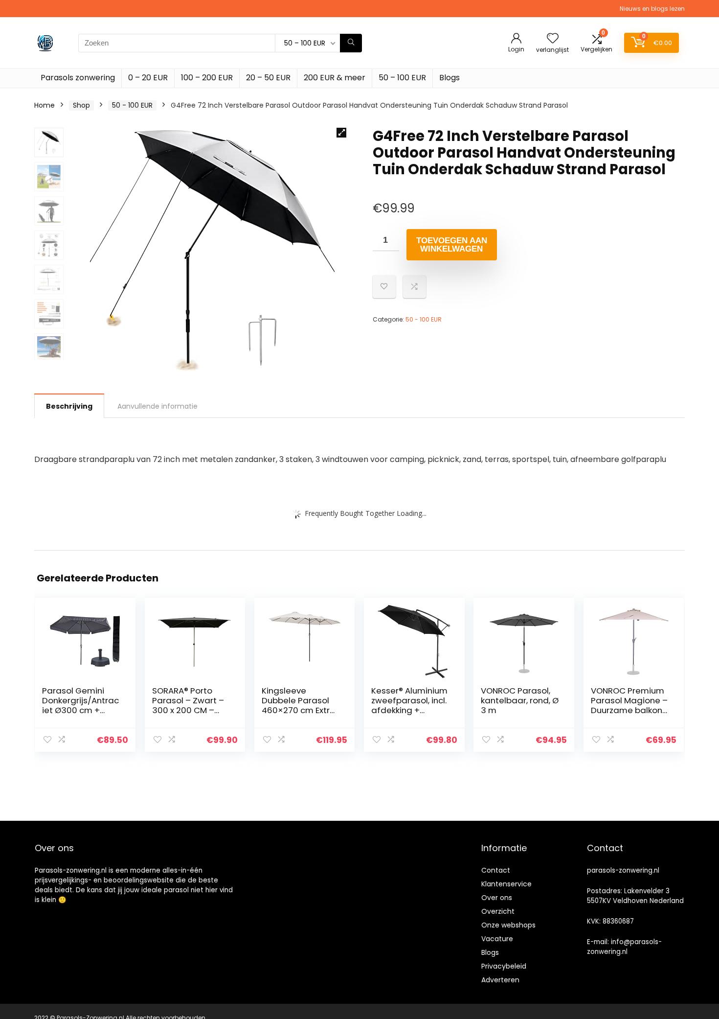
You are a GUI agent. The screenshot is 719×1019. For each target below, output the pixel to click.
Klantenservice (506, 884)
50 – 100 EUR (402, 77)
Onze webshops (508, 925)
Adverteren (500, 980)
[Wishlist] (553, 39)
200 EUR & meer (334, 77)
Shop (81, 105)
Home (44, 105)
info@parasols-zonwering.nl (624, 946)
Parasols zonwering (78, 77)
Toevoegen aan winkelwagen (451, 245)
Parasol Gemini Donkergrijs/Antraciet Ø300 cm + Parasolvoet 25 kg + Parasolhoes (80, 710)
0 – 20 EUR (148, 77)
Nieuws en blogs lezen (652, 8)
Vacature (497, 939)
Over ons (496, 898)
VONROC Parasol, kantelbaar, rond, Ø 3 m (520, 700)
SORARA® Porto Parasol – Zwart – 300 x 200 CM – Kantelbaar (188, 705)
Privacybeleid (503, 966)
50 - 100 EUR (132, 105)
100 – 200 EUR (207, 77)
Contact (495, 870)
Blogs (449, 77)
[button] (341, 133)
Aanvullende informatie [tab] (157, 406)
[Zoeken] (351, 43)
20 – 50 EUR (268, 77)
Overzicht (498, 911)
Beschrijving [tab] (69, 406)
